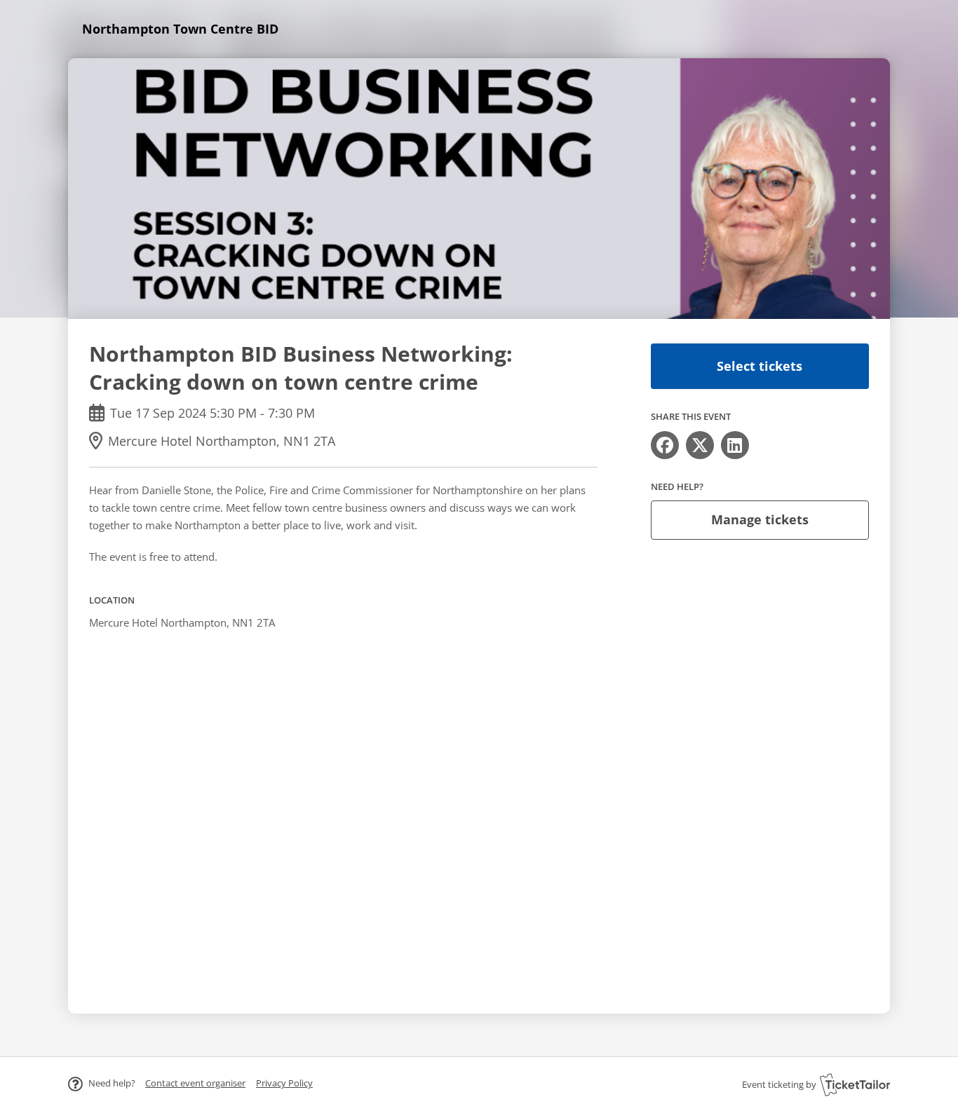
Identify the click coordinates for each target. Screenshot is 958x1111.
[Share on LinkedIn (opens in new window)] (735, 445)
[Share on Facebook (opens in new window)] (665, 445)
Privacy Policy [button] (284, 1083)
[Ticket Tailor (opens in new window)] (855, 1084)
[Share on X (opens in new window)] (700, 445)
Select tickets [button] (759, 365)
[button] (195, 1083)
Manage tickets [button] (760, 519)
